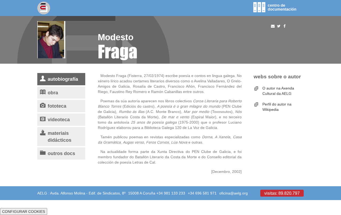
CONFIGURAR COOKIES (23, 211)
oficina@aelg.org (233, 193)
